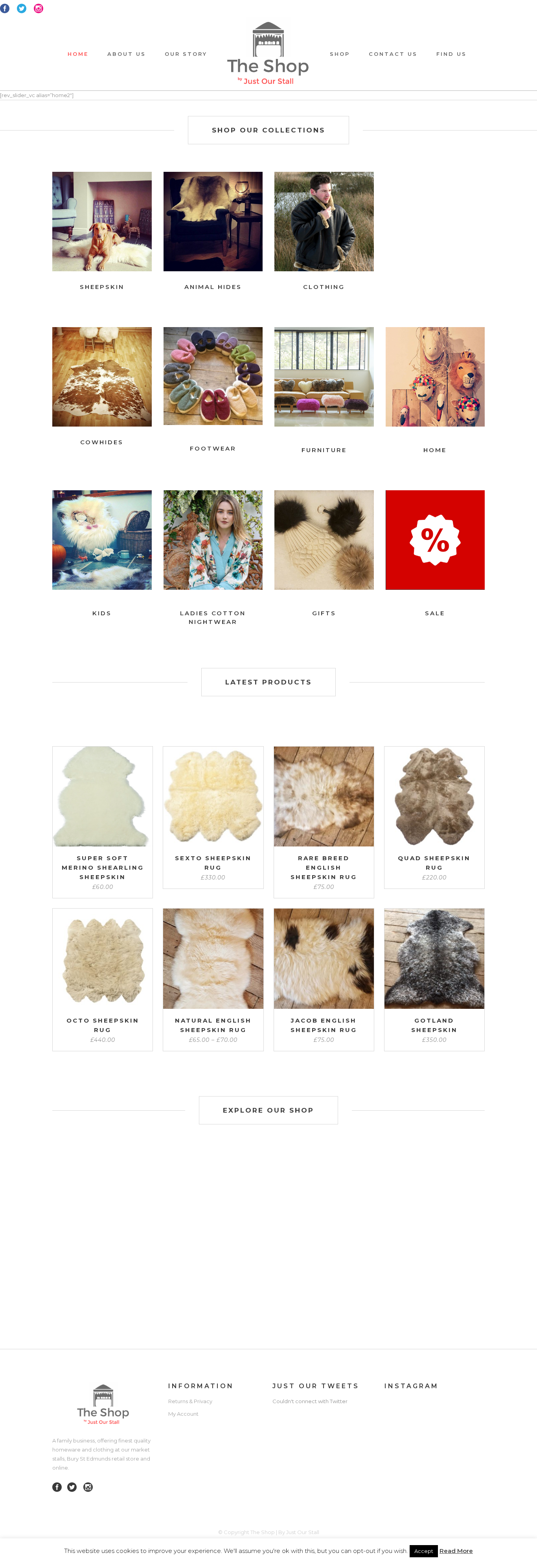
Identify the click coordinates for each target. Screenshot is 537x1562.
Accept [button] (423, 1551)
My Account (183, 1414)
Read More (456, 1551)
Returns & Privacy (190, 1401)
